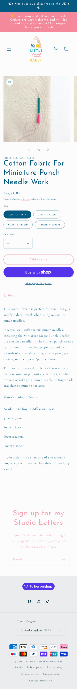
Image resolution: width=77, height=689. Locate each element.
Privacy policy (55, 667)
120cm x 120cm (49, 224)
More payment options (38, 283)
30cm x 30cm (17, 214)
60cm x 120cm (18, 224)
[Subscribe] (64, 559)
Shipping (25, 199)
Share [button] (11, 295)
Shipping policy (51, 673)
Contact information (40, 680)
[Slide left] (28, 149)
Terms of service (30, 673)
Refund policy (35, 667)
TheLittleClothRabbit (36, 661)
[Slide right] (48, 149)
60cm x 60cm (47, 214)
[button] (9, 49)
